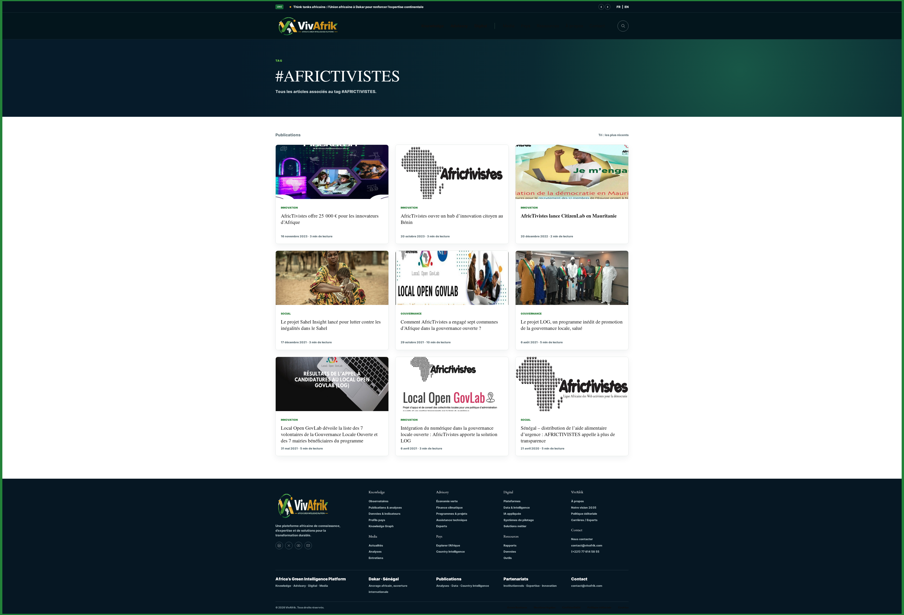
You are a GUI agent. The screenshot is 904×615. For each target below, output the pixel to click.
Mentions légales (544, 607)
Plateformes (512, 501)
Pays (525, 26)
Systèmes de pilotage (519, 520)
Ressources (548, 26)
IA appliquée (512, 513)
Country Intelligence (450, 551)
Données (510, 551)
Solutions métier (515, 526)
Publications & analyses (385, 507)
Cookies (623, 607)
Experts (441, 526)
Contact (597, 26)
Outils (508, 558)
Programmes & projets (451, 513)
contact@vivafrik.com (586, 545)
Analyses (375, 551)
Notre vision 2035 (583, 507)
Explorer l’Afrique (448, 545)
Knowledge (432, 26)
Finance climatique (449, 507)
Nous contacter (582, 539)
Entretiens (376, 558)
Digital (480, 26)
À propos (574, 26)
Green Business (517, 607)
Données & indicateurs (384, 513)
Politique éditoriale (584, 513)
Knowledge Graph (381, 526)
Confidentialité (571, 607)
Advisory (459, 26)
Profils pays (377, 520)
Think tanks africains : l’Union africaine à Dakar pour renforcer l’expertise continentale (358, 7)
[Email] (308, 545)
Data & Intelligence (517, 507)
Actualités (376, 545)
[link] (279, 545)
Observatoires (378, 501)
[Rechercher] (623, 26)
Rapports (510, 545)
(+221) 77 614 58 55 (585, 551)
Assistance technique (451, 520)
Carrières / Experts (584, 520)
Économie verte (447, 501)
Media (509, 26)
